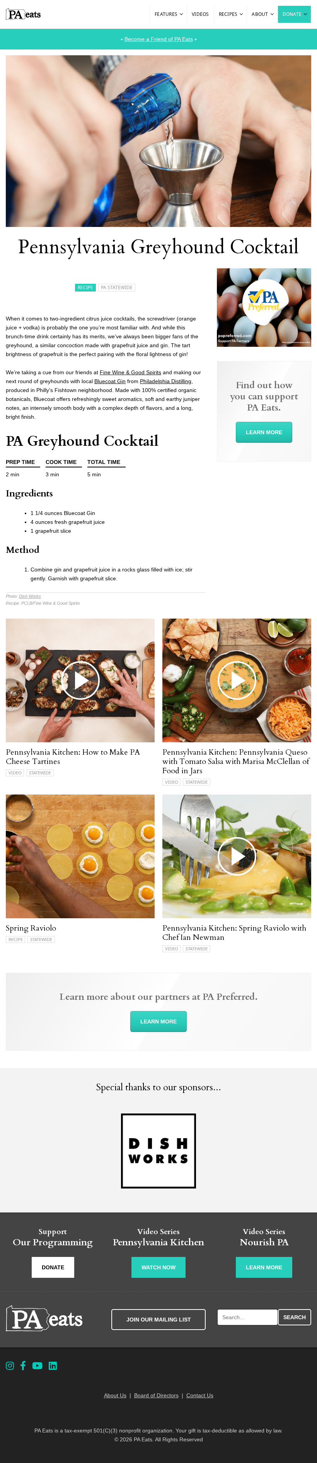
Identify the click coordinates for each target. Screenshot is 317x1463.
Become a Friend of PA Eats (158, 39)
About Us (115, 1395)
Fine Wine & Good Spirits (130, 372)
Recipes (228, 14)
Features (166, 14)
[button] (181, 14)
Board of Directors (156, 1395)
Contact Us (199, 1395)
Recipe (85, 287)
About (260, 14)
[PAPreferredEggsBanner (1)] (264, 345)
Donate (292, 14)
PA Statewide (117, 287)
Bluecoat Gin (110, 381)
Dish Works (30, 596)
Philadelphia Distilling (165, 381)
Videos (200, 14)
